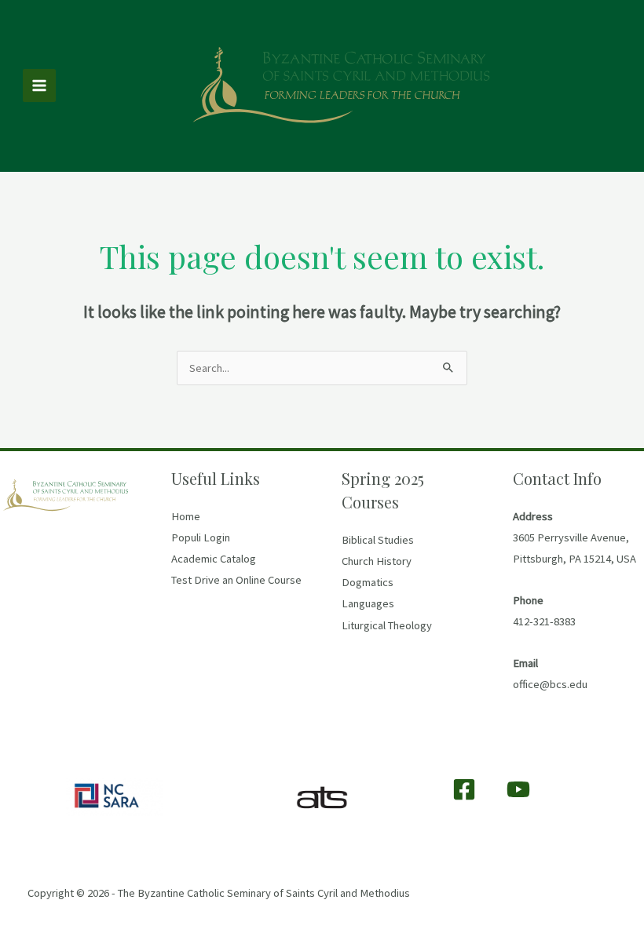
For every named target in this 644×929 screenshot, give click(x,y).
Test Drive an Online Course (236, 580)
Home (185, 516)
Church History (377, 561)
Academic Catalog (213, 559)
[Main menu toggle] (39, 85)
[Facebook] (464, 789)
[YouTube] (518, 789)
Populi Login (200, 537)
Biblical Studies (378, 540)
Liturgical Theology (387, 625)
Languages (368, 603)
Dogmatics (367, 582)
